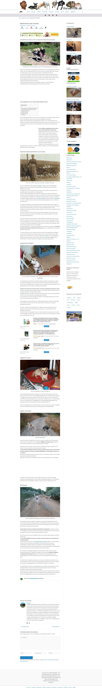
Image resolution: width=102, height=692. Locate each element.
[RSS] (56, 15)
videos (78, 305)
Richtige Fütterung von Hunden (73, 261)
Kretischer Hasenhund (71, 248)
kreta (76, 302)
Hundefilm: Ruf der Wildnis (72, 224)
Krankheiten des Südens (71, 246)
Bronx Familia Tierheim (71, 53)
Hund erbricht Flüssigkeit (72, 86)
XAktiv (70, 687)
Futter (23, 397)
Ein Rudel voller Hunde (71, 186)
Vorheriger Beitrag (24, 626)
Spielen (46, 235)
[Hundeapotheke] (74, 133)
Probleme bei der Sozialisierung (73, 256)
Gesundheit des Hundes (71, 201)
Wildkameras (69, 113)
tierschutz (73, 305)
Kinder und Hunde (70, 244)
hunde (78, 299)
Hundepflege (69, 231)
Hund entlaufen (70, 208)
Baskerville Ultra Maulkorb (72, 163)
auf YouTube (59, 687)
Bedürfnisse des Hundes (71, 165)
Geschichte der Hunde (71, 199)
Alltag (21, 25)
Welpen (23, 293)
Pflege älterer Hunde (71, 254)
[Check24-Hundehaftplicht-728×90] (39, 34)
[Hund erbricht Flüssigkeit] (74, 93)
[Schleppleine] (74, 46)
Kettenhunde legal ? (70, 242)
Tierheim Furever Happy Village (73, 99)
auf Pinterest (65, 687)
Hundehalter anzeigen (71, 229)
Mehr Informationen (52, 323)
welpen (68, 307)
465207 (39, 336)
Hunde (24, 25)
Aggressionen (69, 157)
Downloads (69, 184)
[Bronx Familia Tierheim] (74, 60)
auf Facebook (54, 687)
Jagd (24, 196)
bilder (74, 297)
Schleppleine (69, 39)
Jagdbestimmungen (70, 235)
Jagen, (39, 238)
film (68, 299)
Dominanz (69, 182)
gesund (39, 185)
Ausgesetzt (69, 297)
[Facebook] (45, 15)
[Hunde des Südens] (74, 33)
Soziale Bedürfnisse (34, 578)
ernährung (79, 297)
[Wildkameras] (74, 119)
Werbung (44, 687)
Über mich (28, 687)
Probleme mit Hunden (71, 258)
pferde (68, 305)
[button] (82, 11)
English (74, 687)
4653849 (39, 348)
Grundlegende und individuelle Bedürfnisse (29, 108)
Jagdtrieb (68, 237)
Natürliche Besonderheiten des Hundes (29, 109)
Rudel (35, 290)
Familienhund (69, 192)
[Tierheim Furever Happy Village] (74, 106)
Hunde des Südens (70, 26)
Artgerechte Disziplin (25, 110)
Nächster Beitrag (56, 626)
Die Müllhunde (69, 180)
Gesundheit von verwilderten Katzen (74, 203)
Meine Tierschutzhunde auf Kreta (73, 250)
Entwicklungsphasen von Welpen (73, 188)
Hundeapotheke (70, 126)
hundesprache (70, 302)
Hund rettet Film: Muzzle (71, 214)
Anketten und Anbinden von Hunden (74, 161)
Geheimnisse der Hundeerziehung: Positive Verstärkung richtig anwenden (73, 195)
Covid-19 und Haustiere (71, 174)
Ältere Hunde (69, 159)
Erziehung (68, 190)
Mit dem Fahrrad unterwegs (72, 252)
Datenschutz (39, 687)
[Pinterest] (52, 15)
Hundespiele (69, 233)
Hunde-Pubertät (70, 220)
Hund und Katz (69, 216)
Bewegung (24, 114)
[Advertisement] (40, 93)
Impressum (33, 687)
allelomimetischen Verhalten (41, 541)
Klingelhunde (57, 198)
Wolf (33, 312)
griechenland (73, 299)
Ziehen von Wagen (41, 198)
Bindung (68, 167)
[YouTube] (49, 15)
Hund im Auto (69, 212)
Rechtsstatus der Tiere (71, 260)
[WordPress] (29, 623)
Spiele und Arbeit (25, 113)
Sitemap (48, 687)
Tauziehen (37, 566)
